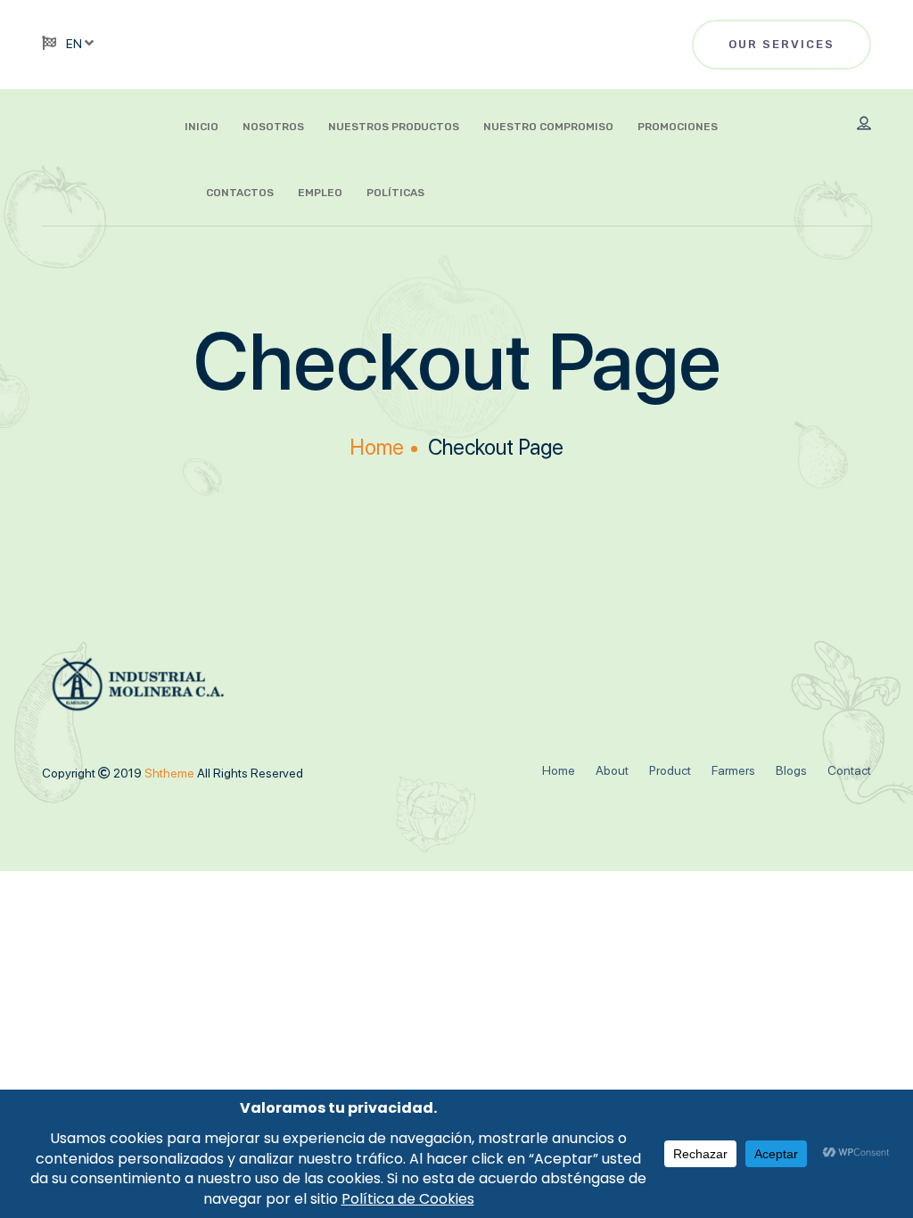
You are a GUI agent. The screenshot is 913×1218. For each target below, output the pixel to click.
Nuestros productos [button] (393, 126)
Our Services (781, 44)
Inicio (201, 126)
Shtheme (170, 773)
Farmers (733, 770)
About (612, 770)
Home (377, 447)
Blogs (791, 770)
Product (670, 770)
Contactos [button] (240, 192)
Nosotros (273, 126)
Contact (849, 770)
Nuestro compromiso (548, 126)
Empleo (320, 192)
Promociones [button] (677, 126)
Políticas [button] (395, 192)
